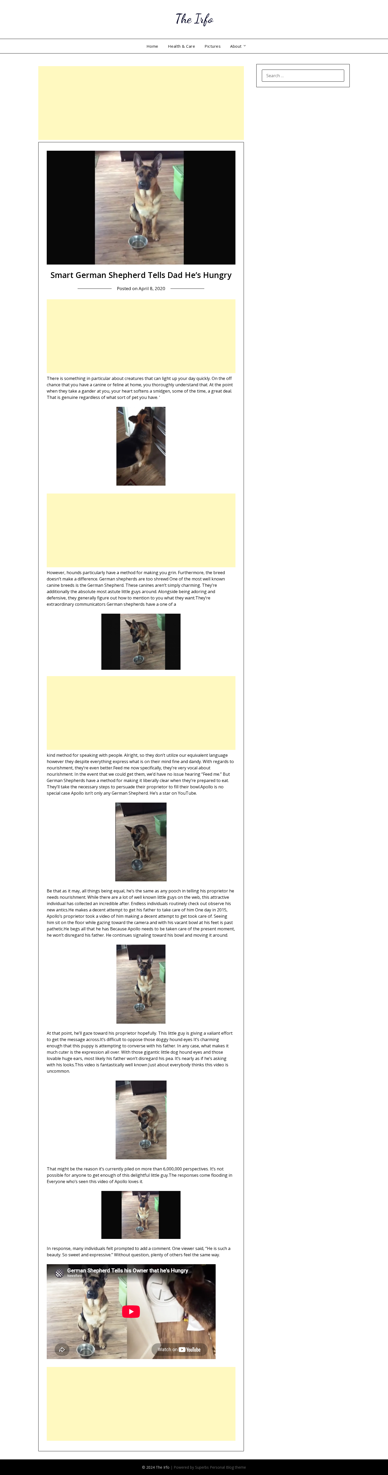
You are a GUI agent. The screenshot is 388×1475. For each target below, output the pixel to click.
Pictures (213, 46)
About (236, 46)
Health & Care (181, 46)
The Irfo (194, 18)
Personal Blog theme (228, 1467)
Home (152, 46)
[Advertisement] (141, 103)
